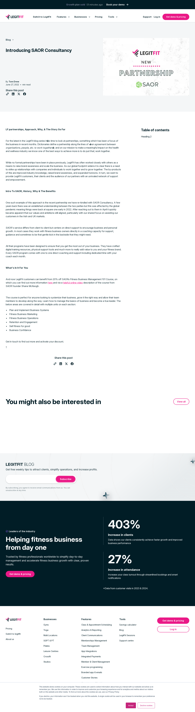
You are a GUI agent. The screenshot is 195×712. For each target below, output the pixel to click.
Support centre (126, 640)
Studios (47, 662)
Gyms (46, 625)
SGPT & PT (49, 640)
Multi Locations (50, 635)
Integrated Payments (91, 656)
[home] (15, 17)
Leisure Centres (51, 651)
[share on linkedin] (13, 94)
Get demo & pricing (176, 17)
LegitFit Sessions (127, 635)
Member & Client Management (95, 662)
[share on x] (19, 94)
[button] (63, 17)
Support (147, 17)
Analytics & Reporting (91, 630)
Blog (8, 39)
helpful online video (73, 282)
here (50, 282)
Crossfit (47, 656)
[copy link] (7, 94)
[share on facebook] (24, 94)
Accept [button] (130, 705)
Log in (157, 17)
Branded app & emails (91, 672)
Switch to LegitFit (42, 17)
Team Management (90, 646)
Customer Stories (89, 677)
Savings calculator (127, 625)
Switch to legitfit (13, 634)
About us (10, 639)
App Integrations (89, 651)
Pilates (47, 646)
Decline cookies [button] (146, 705)
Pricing (98, 17)
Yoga (46, 630)
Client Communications (91, 635)
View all (181, 401)
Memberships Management (94, 640)
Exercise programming (91, 667)
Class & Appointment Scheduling (96, 625)
